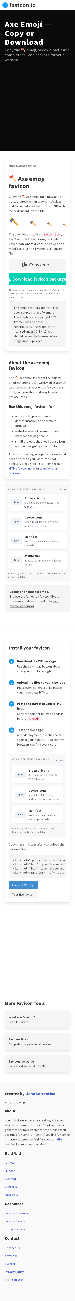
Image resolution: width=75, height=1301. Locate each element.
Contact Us (12, 1248)
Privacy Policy (14, 1272)
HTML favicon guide (22, 468)
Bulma (9, 1163)
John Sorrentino (40, 1093)
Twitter (10, 1264)
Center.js (11, 1187)
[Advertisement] (37, 104)
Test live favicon (23, 894)
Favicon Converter (17, 1213)
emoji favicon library (45, 596)
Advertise (11, 1256)
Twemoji (47, 312)
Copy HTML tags (23, 885)
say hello (56, 1139)
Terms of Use (14, 1280)
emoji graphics (30, 308)
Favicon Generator (17, 1221)
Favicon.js (11, 1195)
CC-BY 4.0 (40, 331)
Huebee (10, 1171)
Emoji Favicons (15, 1229)
